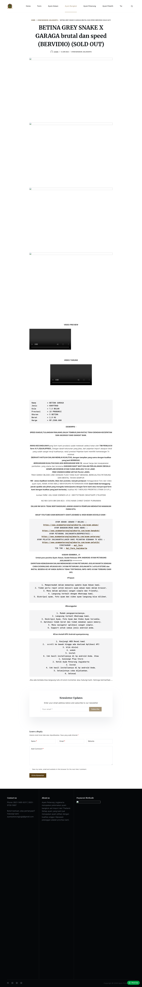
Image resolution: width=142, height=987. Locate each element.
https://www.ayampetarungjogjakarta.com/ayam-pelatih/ (71, 542)
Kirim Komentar (38, 775)
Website (91, 741)
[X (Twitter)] (12, 983)
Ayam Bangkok (71, 6)
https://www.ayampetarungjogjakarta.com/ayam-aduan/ (71, 525)
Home (28, 6)
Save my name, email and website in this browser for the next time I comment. (59, 769)
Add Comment (37, 749)
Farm (39, 6)
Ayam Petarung (89, 6)
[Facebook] (8, 983)
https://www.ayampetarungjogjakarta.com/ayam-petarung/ (71, 536)
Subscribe (95, 709)
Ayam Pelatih (108, 6)
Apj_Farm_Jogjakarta (76, 548)
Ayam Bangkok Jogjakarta (81, 52)
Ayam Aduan (53, 6)
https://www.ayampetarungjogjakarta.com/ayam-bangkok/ (71, 531)
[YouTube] (21, 983)
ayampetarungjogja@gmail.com (20, 817)
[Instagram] (17, 983)
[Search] (132, 6)
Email (62, 741)
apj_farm (78, 545)
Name (34, 741)
